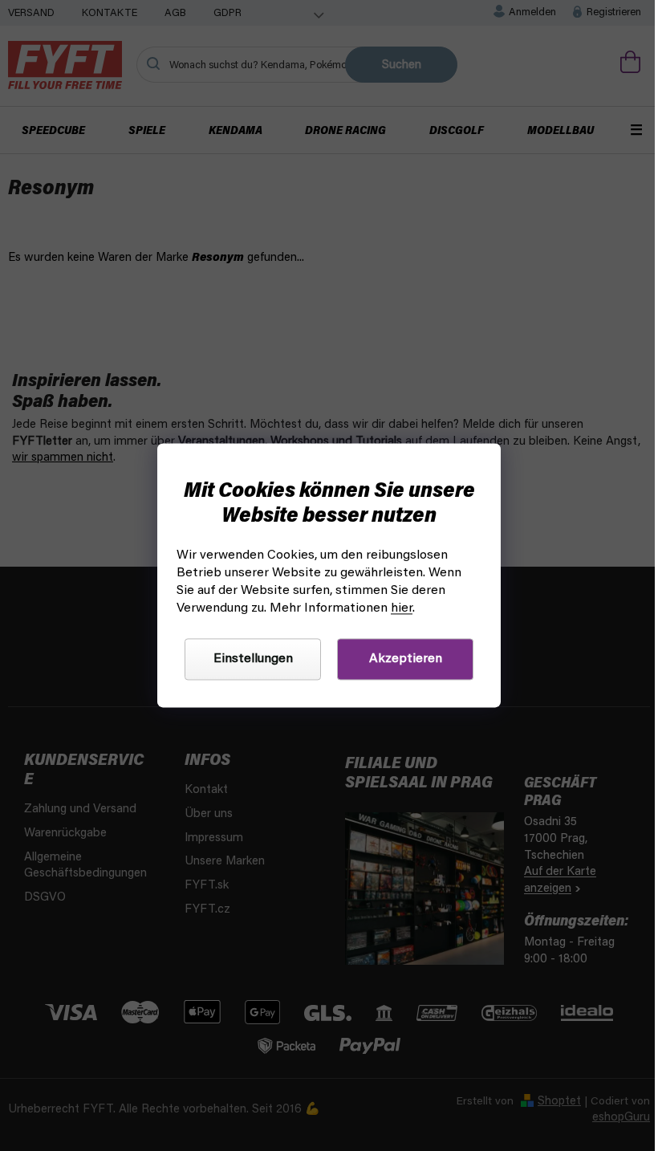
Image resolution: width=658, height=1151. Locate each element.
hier (401, 609)
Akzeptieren (405, 659)
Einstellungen (253, 659)
